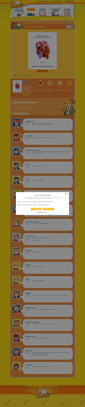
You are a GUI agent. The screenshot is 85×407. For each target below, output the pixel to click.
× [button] (67, 193)
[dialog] (42, 203)
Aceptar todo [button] (36, 209)
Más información (56, 198)
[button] (42, 212)
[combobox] (65, 193)
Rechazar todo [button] (48, 209)
